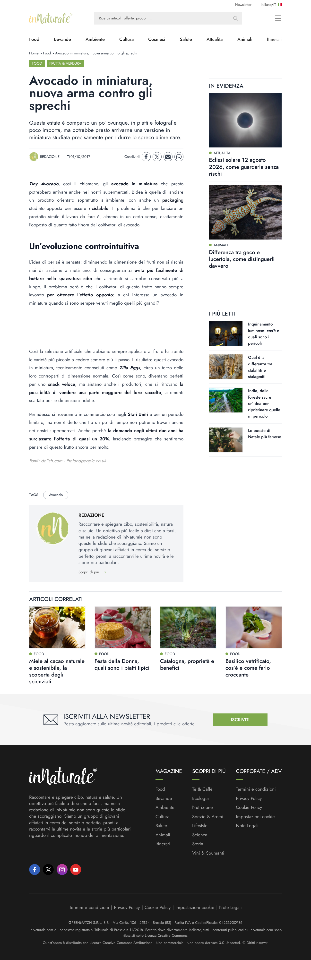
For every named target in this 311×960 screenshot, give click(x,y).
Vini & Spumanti (208, 853)
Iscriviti (240, 719)
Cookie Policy (249, 807)
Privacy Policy (249, 798)
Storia (197, 844)
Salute (186, 39)
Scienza (199, 835)
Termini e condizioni (256, 789)
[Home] (50, 18)
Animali (244, 39)
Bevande (62, 39)
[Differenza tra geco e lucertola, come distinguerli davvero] (245, 212)
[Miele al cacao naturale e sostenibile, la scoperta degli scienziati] (57, 627)
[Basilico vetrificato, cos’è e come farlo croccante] (253, 627)
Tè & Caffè (202, 789)
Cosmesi (156, 39)
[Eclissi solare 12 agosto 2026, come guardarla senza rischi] (245, 120)
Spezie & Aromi (207, 817)
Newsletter (243, 4)
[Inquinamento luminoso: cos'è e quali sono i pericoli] (226, 333)
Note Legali (247, 826)
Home (34, 53)
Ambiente (95, 39)
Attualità (215, 39)
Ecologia (200, 798)
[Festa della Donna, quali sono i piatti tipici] (123, 627)
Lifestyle (199, 826)
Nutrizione (202, 807)
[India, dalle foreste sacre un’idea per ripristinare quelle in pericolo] (226, 400)
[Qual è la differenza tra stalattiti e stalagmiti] (226, 366)
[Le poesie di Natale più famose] (226, 440)
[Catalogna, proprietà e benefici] (188, 627)
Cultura (126, 39)
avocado (56, 494)
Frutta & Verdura (65, 63)
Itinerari (163, 844)
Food (34, 39)
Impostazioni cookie (255, 816)
